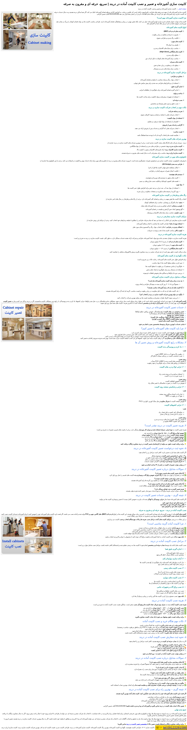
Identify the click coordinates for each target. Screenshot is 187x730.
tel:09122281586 (175, 727)
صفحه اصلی (182, 9)
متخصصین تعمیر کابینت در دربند (136, 724)
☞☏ (171, 727)
